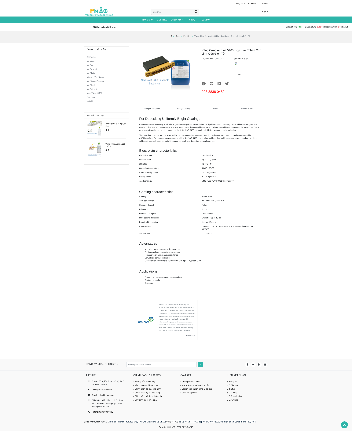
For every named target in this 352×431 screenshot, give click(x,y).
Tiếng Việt (240, 4)
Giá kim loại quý (236, 396)
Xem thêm (190, 335)
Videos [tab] (215, 108)
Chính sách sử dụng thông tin (148, 396)
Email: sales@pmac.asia (103, 395)
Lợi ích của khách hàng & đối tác (197, 389)
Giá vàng (233, 393)
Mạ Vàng (187, 36)
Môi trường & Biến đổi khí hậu (195, 385)
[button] (200, 364)
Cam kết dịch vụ (189, 393)
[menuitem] (147, 20)
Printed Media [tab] (247, 108)
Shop (178, 36)
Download (264, 4)
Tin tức (232, 389)
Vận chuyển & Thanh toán (147, 385)
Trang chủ (233, 382)
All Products (92, 57)
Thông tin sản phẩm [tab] (151, 108)
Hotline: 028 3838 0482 (102, 390)
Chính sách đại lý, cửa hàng (147, 393)
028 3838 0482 (213, 92)
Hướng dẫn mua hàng (145, 382)
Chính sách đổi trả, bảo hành (148, 389)
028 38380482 (253, 4)
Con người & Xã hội (191, 382)
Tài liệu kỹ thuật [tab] (183, 108)
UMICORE (219, 59)
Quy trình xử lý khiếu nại (146, 400)
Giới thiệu (233, 385)
